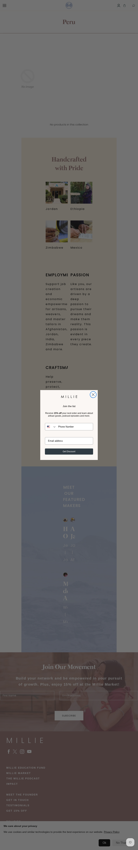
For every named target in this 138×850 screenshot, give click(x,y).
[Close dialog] (93, 394)
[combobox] (50, 426)
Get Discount (69, 451)
